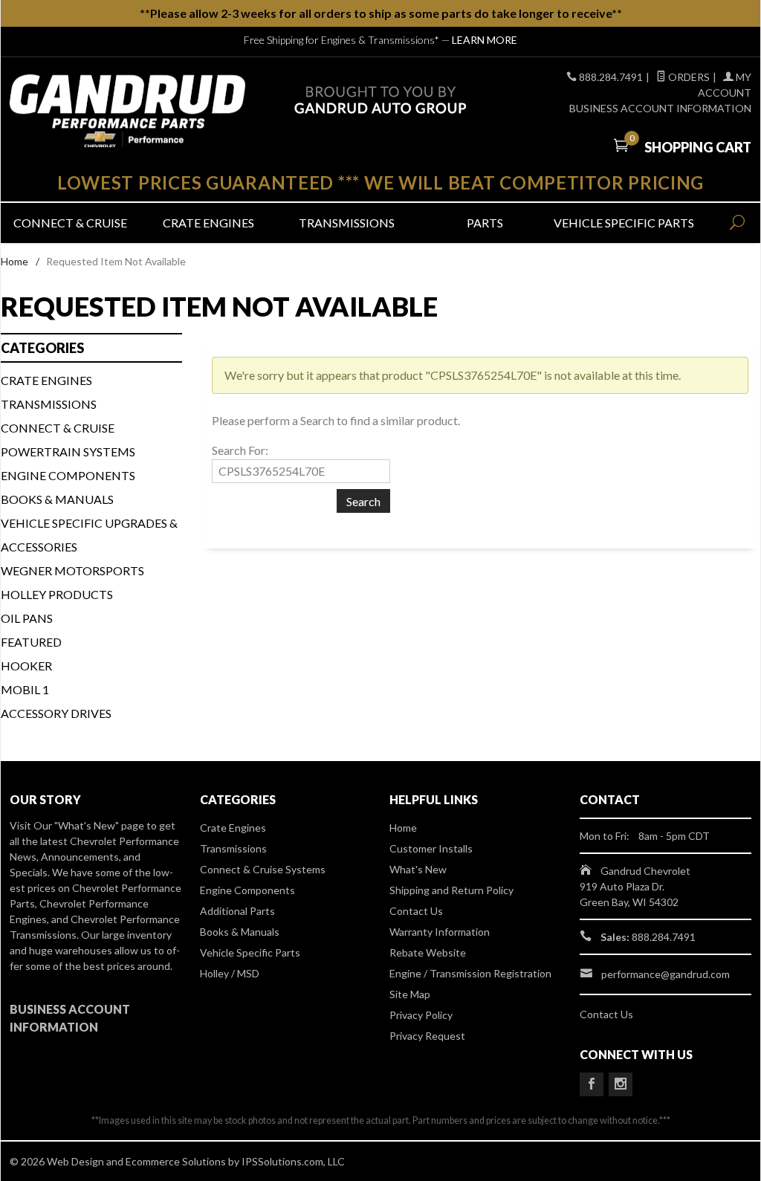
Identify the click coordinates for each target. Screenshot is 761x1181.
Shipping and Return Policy (451, 890)
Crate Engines (208, 223)
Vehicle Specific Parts (623, 223)
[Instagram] (620, 1084)
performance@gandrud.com (665, 974)
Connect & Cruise (70, 223)
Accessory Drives (56, 713)
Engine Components (68, 475)
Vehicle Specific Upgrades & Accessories (89, 535)
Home (14, 261)
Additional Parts (237, 911)
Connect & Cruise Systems (263, 869)
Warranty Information (439, 931)
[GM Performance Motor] (127, 110)
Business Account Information (660, 108)
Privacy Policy (421, 1015)
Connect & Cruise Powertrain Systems (68, 440)
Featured (31, 642)
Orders (688, 77)
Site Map (409, 994)
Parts (485, 223)
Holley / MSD (229, 973)
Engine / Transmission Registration (470, 973)
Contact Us (416, 911)
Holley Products (57, 594)
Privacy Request (427, 1035)
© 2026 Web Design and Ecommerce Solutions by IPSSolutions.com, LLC (177, 1161)
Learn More (484, 39)
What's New (418, 869)
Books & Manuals (57, 499)
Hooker (26, 666)
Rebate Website (427, 952)
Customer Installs (431, 848)
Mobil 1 (25, 689)
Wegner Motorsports (72, 570)
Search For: (240, 450)
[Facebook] (591, 1084)
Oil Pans (27, 618)
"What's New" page (99, 825)
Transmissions (347, 223)
